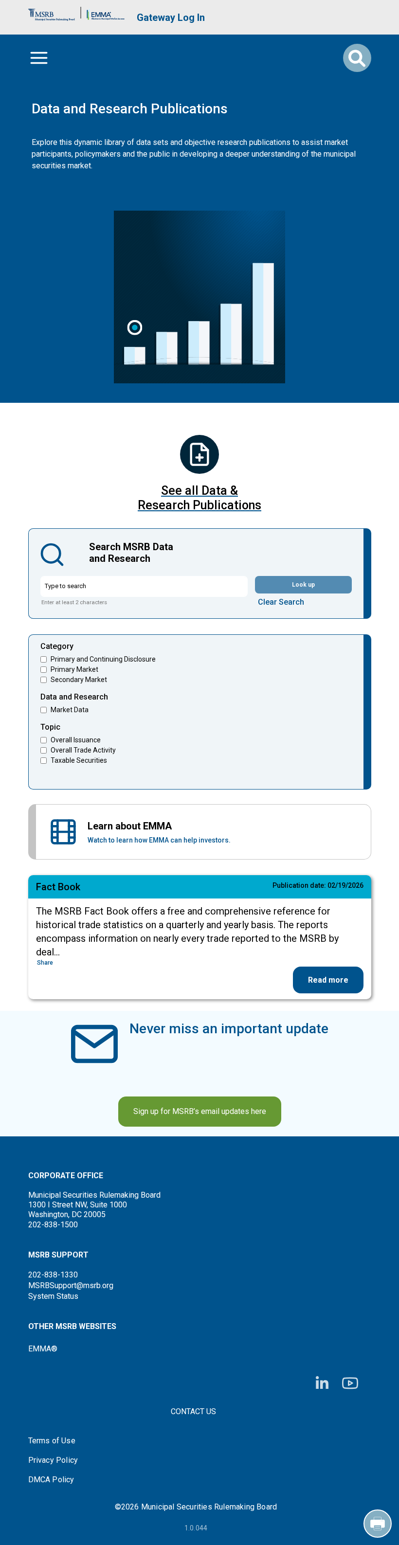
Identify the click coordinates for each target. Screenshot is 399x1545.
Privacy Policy (53, 1460)
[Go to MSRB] (51, 12)
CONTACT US (193, 1411)
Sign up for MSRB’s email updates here (199, 1111)
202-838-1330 (53, 1274)
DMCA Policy (51, 1480)
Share (45, 962)
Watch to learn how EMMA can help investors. (159, 840)
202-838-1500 (53, 1224)
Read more (328, 980)
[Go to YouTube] (350, 1383)
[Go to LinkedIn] (322, 1383)
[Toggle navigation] (39, 57)
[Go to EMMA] (106, 12)
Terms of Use (51, 1441)
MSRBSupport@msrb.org (70, 1285)
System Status (53, 1296)
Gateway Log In (171, 17)
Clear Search (281, 602)
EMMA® (42, 1348)
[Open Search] (357, 58)
